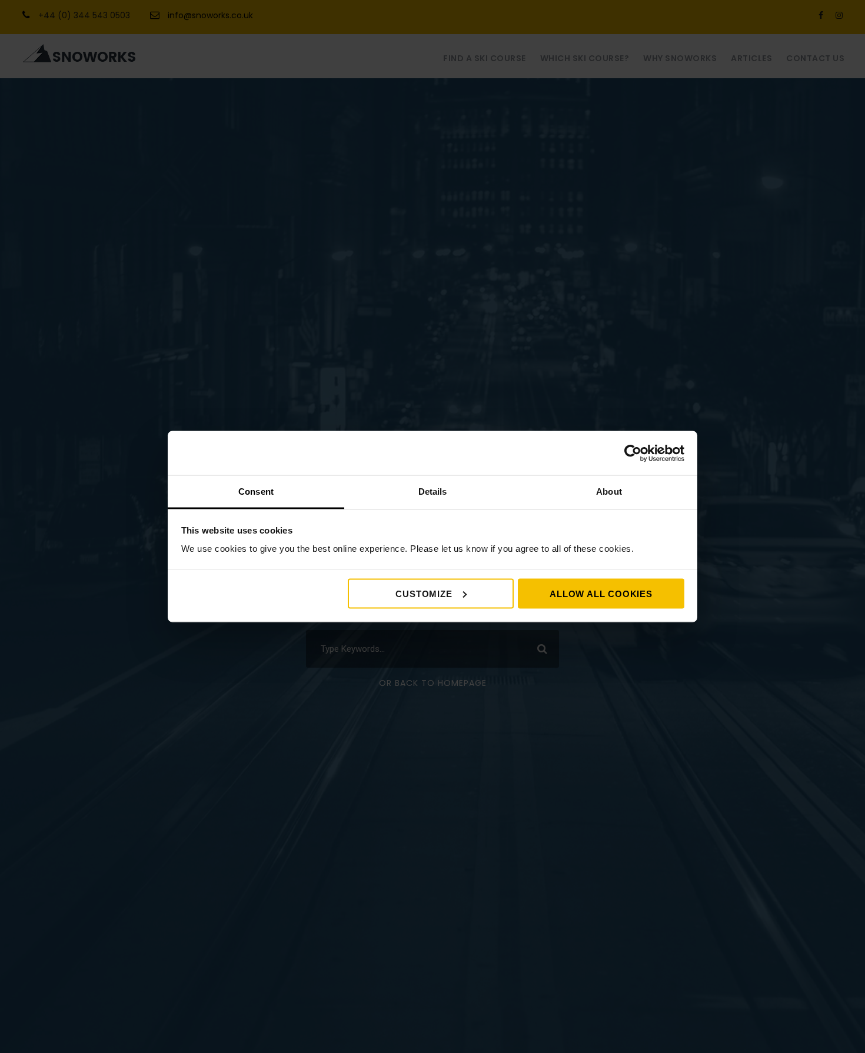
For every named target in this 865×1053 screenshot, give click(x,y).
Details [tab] (432, 491)
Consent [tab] (256, 491)
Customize (423, 593)
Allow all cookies (601, 593)
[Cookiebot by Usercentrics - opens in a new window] (632, 453)
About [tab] (609, 491)
